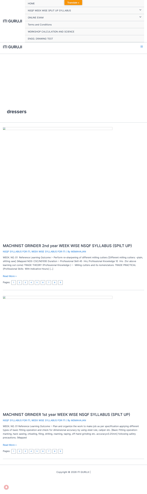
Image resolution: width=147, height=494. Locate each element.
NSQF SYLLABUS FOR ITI (16, 251)
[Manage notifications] (6, 487)
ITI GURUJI (12, 21)
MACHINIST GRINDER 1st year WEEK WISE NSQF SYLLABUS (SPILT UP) (66, 414)
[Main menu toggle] (141, 46)
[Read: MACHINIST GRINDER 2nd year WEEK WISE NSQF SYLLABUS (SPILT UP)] (57, 183)
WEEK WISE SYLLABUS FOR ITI (48, 251)
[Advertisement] (73, 75)
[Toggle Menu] (139, 10)
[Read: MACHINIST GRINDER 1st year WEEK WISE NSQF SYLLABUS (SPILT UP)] (57, 352)
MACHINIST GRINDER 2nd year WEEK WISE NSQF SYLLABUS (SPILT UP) (67, 245)
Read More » (10, 276)
